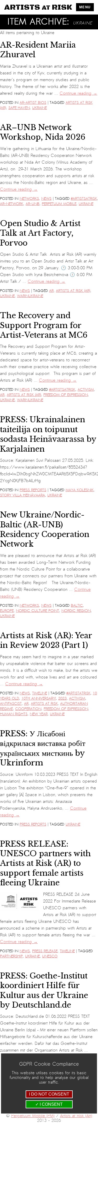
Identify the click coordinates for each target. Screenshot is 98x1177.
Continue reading (78, 93)
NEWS (46, 198)
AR (51, 290)
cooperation (28, 709)
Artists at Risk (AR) (73, 290)
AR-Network (11, 204)
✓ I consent (49, 1104)
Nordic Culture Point (37, 610)
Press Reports (33, 490)
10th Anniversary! (38, 698)
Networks (29, 198)
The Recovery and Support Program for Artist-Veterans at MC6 (44, 325)
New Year (39, 714)
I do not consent (49, 1094)
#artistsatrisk (84, 198)
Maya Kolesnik (80, 490)
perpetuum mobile (59, 204)
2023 (62, 698)
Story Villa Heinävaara (22, 495)
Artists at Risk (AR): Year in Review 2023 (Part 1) (46, 640)
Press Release (44, 951)
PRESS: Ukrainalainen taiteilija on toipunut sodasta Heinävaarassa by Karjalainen (48, 434)
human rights (13, 714)
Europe (7, 610)
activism (86, 389)
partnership (11, 956)
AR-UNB (32, 204)
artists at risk (44, 703)
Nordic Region (76, 610)
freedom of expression (65, 395)
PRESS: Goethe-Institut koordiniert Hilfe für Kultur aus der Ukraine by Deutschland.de (44, 990)
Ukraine (39, 108)
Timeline (39, 693)
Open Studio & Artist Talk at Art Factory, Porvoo (40, 233)
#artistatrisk (78, 693)
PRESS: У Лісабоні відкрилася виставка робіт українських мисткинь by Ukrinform (42, 748)
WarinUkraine (30, 296)
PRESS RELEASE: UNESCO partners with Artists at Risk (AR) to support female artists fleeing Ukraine (45, 863)
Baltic (77, 605)
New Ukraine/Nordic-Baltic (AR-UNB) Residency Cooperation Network (44, 529)
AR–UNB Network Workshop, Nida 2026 (42, 132)
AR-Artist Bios (33, 102)
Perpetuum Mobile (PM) (33, 1116)
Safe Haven (19, 108)
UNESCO (49, 956)
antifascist (11, 703)
